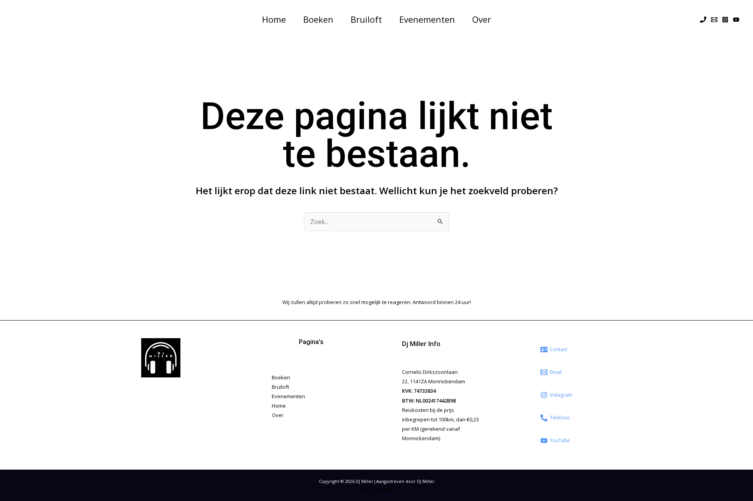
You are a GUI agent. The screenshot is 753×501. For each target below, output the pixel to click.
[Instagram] (725, 19)
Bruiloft (366, 19)
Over (481, 19)
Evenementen (427, 19)
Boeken (318, 19)
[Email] (714, 19)
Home (274, 19)
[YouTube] (736, 19)
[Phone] (703, 19)
